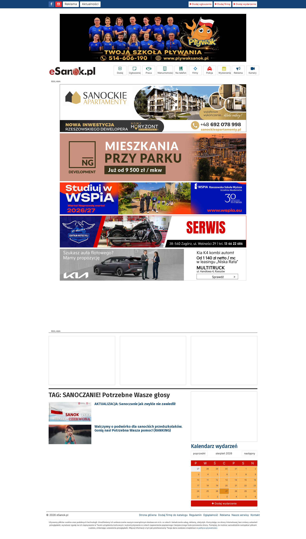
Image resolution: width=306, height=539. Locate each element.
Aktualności (90, 4)
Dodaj (120, 72)
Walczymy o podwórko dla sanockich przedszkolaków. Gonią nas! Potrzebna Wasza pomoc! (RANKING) (138, 428)
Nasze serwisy (240, 515)
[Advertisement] (153, 304)
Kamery (253, 72)
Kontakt (255, 515)
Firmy (195, 72)
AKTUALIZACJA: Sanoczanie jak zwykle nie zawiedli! (135, 404)
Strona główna (148, 515)
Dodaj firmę (223, 4)
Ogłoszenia (135, 72)
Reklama (71, 4)
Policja (209, 72)
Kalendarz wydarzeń (214, 446)
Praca (149, 72)
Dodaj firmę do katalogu (173, 515)
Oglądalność (210, 515)
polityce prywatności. (208, 528)
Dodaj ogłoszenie (201, 4)
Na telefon (180, 72)
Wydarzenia (224, 72)
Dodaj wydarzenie (245, 4)
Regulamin (195, 515)
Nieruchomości (165, 72)
